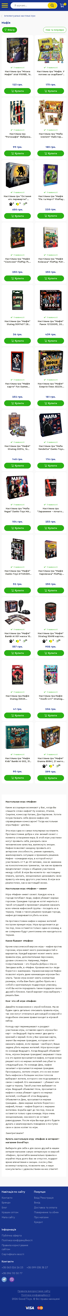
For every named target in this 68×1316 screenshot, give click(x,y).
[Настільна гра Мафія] (51, 675)
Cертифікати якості (13, 1254)
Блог (4, 1207)
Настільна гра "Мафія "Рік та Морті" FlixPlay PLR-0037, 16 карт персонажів (50, 198)
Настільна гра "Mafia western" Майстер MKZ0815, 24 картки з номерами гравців (50, 136)
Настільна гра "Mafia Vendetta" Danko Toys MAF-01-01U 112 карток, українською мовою (50, 448)
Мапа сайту (8, 1217)
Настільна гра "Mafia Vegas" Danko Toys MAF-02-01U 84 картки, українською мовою (17, 510)
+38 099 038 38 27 (37, 1267)
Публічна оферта (12, 1235)
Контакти (7, 1198)
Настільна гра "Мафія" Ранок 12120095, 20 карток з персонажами (50, 323)
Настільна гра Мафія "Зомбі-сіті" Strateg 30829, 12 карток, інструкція (50, 698)
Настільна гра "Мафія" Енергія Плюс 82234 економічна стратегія (51, 386)
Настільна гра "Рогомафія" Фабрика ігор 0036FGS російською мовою (17, 136)
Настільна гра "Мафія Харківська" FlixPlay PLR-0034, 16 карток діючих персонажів (50, 573)
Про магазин (41, 1217)
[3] (11, 204)
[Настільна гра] (17, 50)
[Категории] (5, 5)
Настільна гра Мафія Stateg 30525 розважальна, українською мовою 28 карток (17, 698)
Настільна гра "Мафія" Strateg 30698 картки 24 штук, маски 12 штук (51, 635)
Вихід (37, 1202)
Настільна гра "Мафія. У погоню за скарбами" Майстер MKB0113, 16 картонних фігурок (50, 73)
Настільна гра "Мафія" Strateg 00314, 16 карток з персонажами (17, 448)
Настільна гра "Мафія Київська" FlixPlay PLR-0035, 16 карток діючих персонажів (50, 261)
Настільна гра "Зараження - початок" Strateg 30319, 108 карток (50, 510)
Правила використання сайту (34, 1291)
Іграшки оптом (10, 1212)
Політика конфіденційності (17, 1240)
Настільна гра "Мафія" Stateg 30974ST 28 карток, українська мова (17, 323)
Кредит (38, 1222)
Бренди (6, 1202)
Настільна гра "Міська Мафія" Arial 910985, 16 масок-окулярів (17, 73)
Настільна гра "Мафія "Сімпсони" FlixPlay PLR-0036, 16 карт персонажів (17, 261)
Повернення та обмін (46, 1212)
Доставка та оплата (45, 1207)
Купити (19, 91)
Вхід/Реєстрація (43, 1198)
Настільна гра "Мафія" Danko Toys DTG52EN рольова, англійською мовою (17, 573)
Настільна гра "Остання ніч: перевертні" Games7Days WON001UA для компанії (17, 198)
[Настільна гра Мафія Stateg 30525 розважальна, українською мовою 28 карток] (17, 675)
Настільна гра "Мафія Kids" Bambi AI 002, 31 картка (17, 760)
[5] (17, 204)
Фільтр (11, 30)
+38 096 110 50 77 (12, 1273)
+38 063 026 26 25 (12, 1267)
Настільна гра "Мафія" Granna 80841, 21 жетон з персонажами (50, 760)
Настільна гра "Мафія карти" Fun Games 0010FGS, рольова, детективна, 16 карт (17, 386)
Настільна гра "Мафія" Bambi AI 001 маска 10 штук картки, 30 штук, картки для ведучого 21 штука (17, 635)
